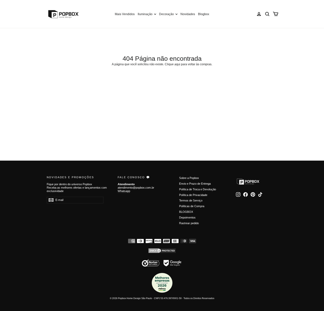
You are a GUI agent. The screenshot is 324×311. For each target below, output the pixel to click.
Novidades (187, 14)
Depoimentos (187, 217)
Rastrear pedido (189, 223)
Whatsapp (124, 191)
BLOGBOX (186, 211)
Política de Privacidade (193, 195)
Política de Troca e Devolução (197, 189)
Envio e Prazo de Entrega (195, 183)
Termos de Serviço (190, 200)
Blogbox (203, 14)
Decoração (167, 14)
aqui (177, 64)
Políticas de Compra (191, 206)
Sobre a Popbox (189, 178)
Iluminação (145, 14)
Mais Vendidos (125, 14)
